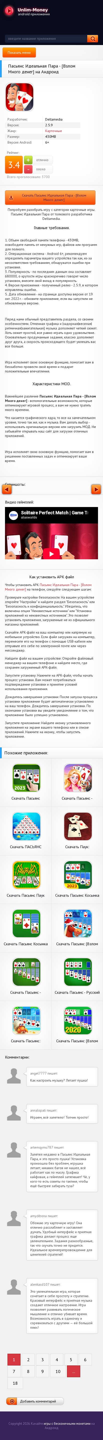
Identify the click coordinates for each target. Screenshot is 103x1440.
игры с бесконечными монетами (67, 1423)
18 (15, 1383)
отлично (37, 160)
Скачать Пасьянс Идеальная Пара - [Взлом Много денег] (54, 197)
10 (58, 1371)
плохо (36, 169)
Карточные (53, 131)
